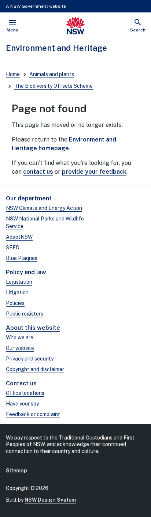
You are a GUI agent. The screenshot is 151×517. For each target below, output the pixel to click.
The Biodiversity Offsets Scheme (53, 86)
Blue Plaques (21, 258)
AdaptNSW (19, 237)
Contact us (21, 383)
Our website (20, 348)
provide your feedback (94, 171)
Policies (15, 303)
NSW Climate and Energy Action (44, 208)
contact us (38, 171)
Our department (29, 198)
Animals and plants (51, 74)
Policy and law (26, 272)
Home (13, 74)
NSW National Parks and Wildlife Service (45, 222)
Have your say (22, 404)
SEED (12, 247)
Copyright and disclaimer (35, 369)
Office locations (25, 393)
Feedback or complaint (33, 414)
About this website (33, 327)
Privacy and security (30, 359)
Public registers (24, 314)
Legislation (19, 282)
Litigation (17, 292)
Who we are (19, 337)
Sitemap (16, 470)
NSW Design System (50, 500)
